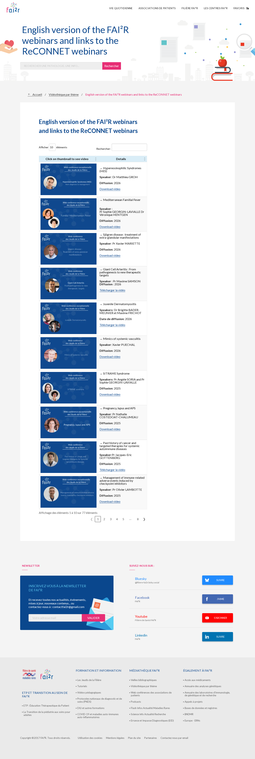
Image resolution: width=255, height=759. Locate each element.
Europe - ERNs (192, 720)
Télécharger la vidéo (112, 290)
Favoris (239, 8)
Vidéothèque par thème (64, 94)
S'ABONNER (220, 617)
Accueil (37, 94)
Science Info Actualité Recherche (148, 714)
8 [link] (138, 519)
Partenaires (150, 737)
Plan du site (134, 737)
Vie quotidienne (121, 8)
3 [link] (110, 519)
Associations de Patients (157, 8)
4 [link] (117, 519)
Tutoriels (82, 686)
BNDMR (189, 714)
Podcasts (136, 701)
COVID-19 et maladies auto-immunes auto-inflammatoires (98, 716)
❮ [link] (91, 519)
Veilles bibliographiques (144, 680)
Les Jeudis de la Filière (89, 680)
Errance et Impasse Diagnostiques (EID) (152, 720)
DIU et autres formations (90, 708)
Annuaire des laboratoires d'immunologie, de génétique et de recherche (207, 694)
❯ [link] (144, 519)
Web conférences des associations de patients (151, 694)
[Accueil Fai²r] (23, 7)
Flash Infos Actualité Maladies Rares (150, 708)
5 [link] (123, 519)
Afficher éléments (53, 147)
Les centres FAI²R (216, 8)
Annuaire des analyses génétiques (203, 686)
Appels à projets (194, 701)
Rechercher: (103, 148)
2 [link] (104, 519)
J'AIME (220, 598)
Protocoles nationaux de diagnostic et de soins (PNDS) (99, 700)
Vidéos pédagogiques (89, 692)
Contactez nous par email (174, 737)
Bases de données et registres (201, 708)
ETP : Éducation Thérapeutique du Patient (46, 705)
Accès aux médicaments (198, 680)
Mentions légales (115, 737)
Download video (109, 189)
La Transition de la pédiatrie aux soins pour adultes (47, 713)
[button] (96, 159)
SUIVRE (220, 580)
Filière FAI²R (190, 8)
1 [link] (98, 519)
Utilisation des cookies (90, 737)
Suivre (220, 636)
